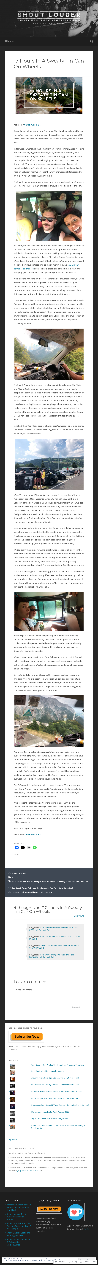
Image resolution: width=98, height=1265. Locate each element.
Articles (15, 877)
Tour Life (84, 881)
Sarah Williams (32, 125)
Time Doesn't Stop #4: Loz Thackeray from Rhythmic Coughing (57, 1065)
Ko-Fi (86, 1229)
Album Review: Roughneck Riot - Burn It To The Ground (54, 1098)
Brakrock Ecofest (25, 881)
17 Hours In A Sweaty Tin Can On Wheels (49, 64)
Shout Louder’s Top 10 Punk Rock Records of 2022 (17, 1217)
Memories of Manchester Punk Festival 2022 (50, 1112)
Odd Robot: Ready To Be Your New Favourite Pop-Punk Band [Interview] (42, 888)
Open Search (91, 41)
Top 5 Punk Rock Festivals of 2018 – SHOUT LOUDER (54, 937)
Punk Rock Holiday (57, 881)
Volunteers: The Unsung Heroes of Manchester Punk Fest (55, 1085)
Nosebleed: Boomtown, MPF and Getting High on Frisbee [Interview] (60, 1105)
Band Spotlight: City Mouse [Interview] (47, 1071)
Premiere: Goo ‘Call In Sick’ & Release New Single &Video (19, 1242)
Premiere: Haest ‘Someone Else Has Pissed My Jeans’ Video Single (19, 1226)
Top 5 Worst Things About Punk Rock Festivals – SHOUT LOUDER (51, 955)
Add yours (79, 916)
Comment (76, 1007)
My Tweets (12, 1139)
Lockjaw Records (41, 881)
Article (14, 881)
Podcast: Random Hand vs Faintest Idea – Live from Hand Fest (19, 1207)
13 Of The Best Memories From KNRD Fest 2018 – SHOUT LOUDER (53, 928)
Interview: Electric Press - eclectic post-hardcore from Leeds (56, 1092)
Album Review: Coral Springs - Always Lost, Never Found (55, 1078)
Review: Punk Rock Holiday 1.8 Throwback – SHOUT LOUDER (54, 946)
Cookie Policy (48, 1260)
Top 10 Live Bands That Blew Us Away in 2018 (49, 1119)
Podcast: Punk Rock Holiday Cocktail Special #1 (32, 892)
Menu (11, 41)
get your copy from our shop (29, 1170)
